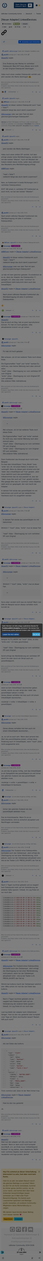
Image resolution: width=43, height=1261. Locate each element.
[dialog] (21, 631)
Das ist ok (36, 634)
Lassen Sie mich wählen (11, 634)
